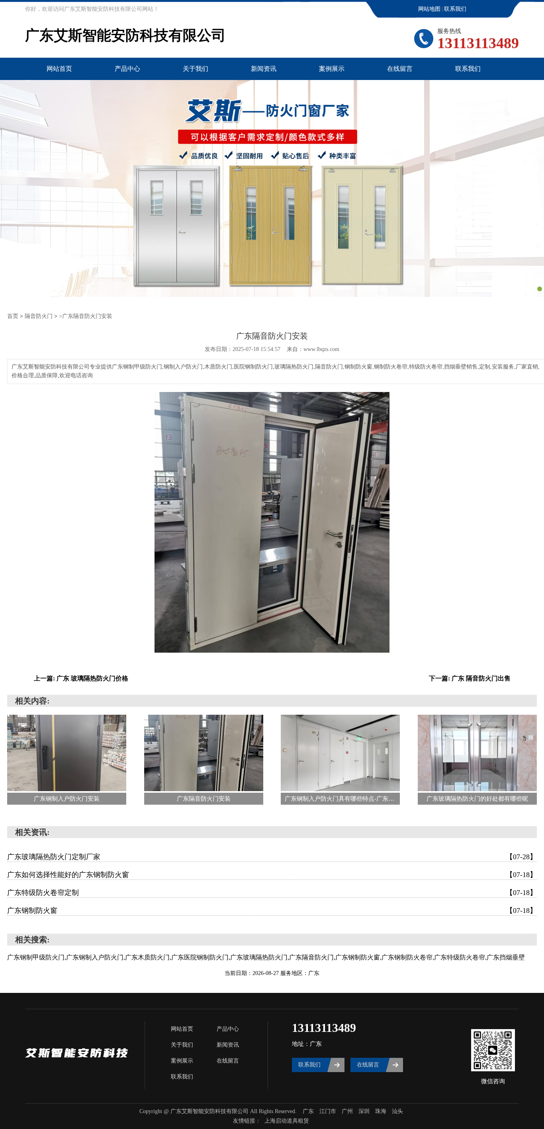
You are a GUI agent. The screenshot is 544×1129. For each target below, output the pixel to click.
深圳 (364, 1111)
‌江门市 (327, 1111)
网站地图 (429, 9)
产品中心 (127, 68)
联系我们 (455, 9)
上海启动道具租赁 (286, 1121)
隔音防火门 (39, 316)
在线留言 (400, 68)
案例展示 (331, 68)
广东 (308, 1111)
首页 (12, 316)
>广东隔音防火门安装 (85, 316)
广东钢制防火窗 (272, 911)
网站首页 (59, 68)
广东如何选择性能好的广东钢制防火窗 (272, 875)
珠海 (380, 1111)
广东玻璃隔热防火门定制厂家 (272, 857)
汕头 (397, 1111)
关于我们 (195, 68)
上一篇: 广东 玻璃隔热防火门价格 (81, 678)
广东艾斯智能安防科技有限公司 (125, 35)
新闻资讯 (263, 68)
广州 (347, 1111)
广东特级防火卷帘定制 (272, 893)
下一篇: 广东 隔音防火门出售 (470, 678)
